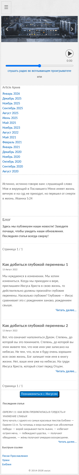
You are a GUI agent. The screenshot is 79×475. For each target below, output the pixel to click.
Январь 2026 (11, 93)
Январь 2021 (11, 147)
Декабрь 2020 (11, 152)
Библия (6, 464)
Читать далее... (66, 310)
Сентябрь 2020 (12, 166)
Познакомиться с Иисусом (39, 394)
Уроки (6, 460)
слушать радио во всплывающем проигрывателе (39, 70)
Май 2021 (9, 137)
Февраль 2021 (12, 142)
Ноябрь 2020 (11, 157)
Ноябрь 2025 (11, 103)
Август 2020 (10, 171)
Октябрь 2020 (11, 161)
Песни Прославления (15, 456)
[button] (7, 29)
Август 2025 (10, 113)
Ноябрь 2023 (11, 127)
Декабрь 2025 (11, 98)
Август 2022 (10, 132)
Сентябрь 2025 (12, 108)
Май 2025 (9, 123)
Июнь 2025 (10, 118)
